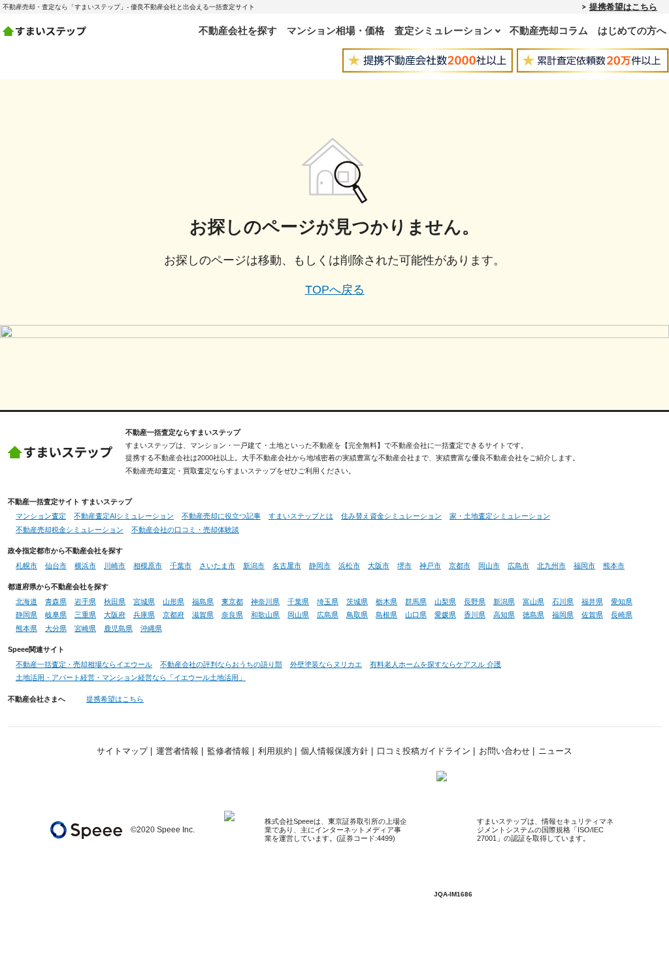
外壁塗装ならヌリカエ (326, 664)
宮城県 (144, 601)
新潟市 (254, 566)
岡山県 (298, 615)
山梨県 (445, 601)
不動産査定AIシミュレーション (124, 516)
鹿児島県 (118, 628)
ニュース (555, 751)
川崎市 (114, 566)
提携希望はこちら (623, 6)
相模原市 (147, 566)
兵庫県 (144, 615)
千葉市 (180, 566)
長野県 (474, 601)
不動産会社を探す (238, 30)
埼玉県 (327, 601)
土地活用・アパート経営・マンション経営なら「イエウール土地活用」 (131, 677)
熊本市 (614, 566)
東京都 (232, 601)
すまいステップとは (301, 516)
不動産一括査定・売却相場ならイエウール (84, 664)
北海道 (26, 601)
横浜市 (85, 566)
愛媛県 (445, 615)
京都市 (459, 566)
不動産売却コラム (549, 30)
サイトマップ (122, 751)
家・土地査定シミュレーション (499, 516)
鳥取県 (357, 615)
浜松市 (349, 566)
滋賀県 (203, 615)
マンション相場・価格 (336, 30)
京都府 (173, 615)
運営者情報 (177, 751)
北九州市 (551, 566)
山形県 (173, 601)
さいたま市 (217, 566)
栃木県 (386, 601)
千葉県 (298, 601)
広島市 (518, 566)
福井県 (592, 601)
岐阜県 (56, 615)
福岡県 (563, 615)
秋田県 (114, 601)
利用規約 (275, 751)
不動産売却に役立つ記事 (221, 516)
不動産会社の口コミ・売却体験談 (185, 530)
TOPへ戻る (335, 289)
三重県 (85, 615)
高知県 (504, 615)
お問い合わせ (504, 751)
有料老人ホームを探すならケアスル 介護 (435, 664)
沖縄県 (151, 628)
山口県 (416, 615)
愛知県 (621, 601)
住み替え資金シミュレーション (391, 516)
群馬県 (416, 601)
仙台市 (56, 566)
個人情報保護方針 (334, 751)
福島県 (203, 601)
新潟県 (504, 601)
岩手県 (85, 601)
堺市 (404, 566)
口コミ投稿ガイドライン (423, 751)
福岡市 (584, 566)
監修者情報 (228, 751)
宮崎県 (85, 628)
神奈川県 (265, 601)
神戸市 (430, 566)
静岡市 (320, 566)
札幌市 (26, 566)
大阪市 (378, 566)
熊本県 (26, 628)
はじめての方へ (632, 30)
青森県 (56, 601)
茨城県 (357, 601)
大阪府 (114, 615)
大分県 (56, 628)
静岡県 (26, 615)
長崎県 (621, 615)
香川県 (474, 615)
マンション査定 (41, 516)
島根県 (386, 615)
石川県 (563, 601)
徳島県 (533, 615)
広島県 (327, 615)
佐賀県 (592, 615)
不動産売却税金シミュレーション (69, 530)
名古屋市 (286, 566)
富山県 (533, 601)
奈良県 (232, 615)
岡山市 (489, 566)
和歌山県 (265, 615)
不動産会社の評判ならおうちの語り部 (221, 664)
